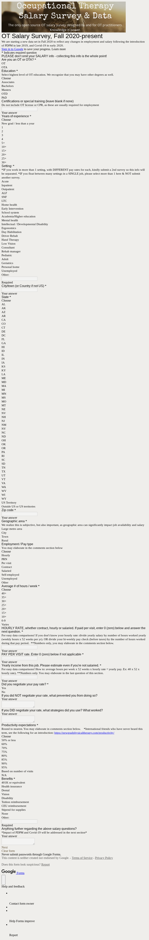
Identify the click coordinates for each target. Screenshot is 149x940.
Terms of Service (82, 858)
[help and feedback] (3, 880)
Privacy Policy (104, 858)
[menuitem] (78, 898)
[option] (74, 78)
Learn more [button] (59, 49)
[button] (74, 847)
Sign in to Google (12, 49)
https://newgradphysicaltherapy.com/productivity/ (84, 732)
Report (45, 864)
